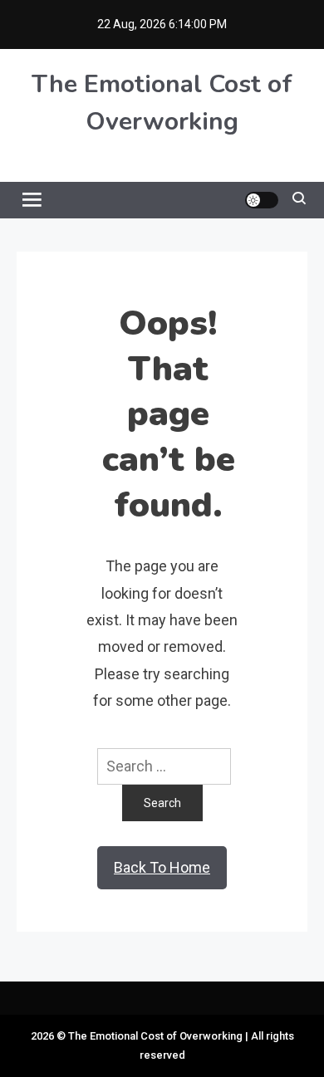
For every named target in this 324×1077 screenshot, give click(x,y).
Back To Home (162, 867)
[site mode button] (261, 200)
